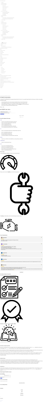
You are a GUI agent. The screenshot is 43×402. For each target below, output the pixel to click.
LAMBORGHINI (2, 140)
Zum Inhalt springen (2, 0)
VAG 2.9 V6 (4, 29)
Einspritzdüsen (2, 52)
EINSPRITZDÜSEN (5, 13)
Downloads (1, 51)
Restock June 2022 (2, 62)
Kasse (1, 55)
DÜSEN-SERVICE (4, 15)
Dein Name (1, 373)
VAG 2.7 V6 (4, 28)
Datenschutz (3, 68)
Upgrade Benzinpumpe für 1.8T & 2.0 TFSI (5, 77)
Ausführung (1, 111)
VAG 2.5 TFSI (2, 83)
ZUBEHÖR (4, 14)
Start (0, 74)
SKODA (1, 137)
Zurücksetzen (9, 111)
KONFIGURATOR (4, 3)
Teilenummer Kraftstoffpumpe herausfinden (5, 75)
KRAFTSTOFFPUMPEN (6, 12)
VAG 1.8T (4, 5)
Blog (0, 49)
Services (1, 64)
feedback (1, 53)
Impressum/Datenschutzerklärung (4, 54)
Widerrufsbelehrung (4, 71)
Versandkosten (3, 69)
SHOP (1, 65)
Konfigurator (33, 347)
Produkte (1, 61)
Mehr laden (21, 272)
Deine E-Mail (2, 374)
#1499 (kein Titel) (4, 43)
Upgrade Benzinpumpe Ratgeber (4, 78)
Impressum (21, 393)
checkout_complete (2, 50)
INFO (2, 16)
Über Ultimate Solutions (3, 76)
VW (0, 128)
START (2, 2)
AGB (2, 67)
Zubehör (1, 87)
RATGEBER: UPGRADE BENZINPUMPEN (8, 17)
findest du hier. (4, 370)
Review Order (2, 63)
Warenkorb (3, 70)
